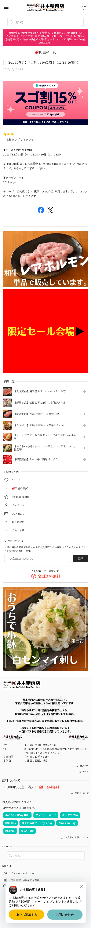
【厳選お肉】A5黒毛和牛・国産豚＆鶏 (36, 414)
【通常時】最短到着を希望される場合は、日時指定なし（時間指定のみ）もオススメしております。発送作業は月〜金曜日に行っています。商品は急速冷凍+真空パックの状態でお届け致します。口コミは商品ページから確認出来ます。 (46, 37)
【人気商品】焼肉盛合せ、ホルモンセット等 (40, 391)
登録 (80, 558)
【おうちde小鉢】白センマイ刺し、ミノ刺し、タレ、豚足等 (45, 448)
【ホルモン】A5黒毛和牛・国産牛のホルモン (40, 425)
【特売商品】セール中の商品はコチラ (36, 459)
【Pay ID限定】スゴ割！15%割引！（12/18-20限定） (43, 62)
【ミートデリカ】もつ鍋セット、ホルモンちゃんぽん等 (45, 437)
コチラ (29, 140)
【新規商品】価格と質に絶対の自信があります (41, 402)
